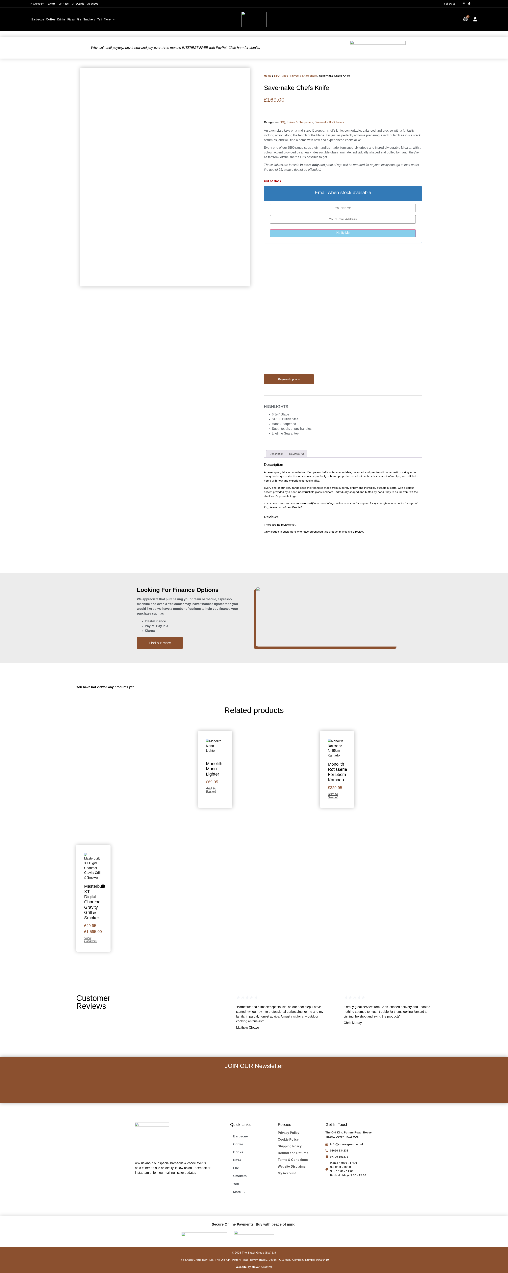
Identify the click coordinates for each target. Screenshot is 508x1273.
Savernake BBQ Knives (329, 122)
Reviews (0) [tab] (296, 453)
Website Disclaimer (292, 1166)
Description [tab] (276, 453)
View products (90, 940)
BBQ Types (281, 75)
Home (267, 75)
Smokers (89, 19)
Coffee (50, 19)
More (107, 19)
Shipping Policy (290, 1146)
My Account (287, 1173)
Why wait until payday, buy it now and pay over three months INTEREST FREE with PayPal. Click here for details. (175, 48)
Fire (79, 19)
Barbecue (38, 19)
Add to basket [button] (211, 790)
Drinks (61, 19)
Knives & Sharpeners (303, 75)
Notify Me (343, 232)
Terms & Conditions (293, 1159)
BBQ (282, 122)
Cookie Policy (288, 1139)
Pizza (71, 19)
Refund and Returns (293, 1153)
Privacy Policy (288, 1132)
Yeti (99, 19)
